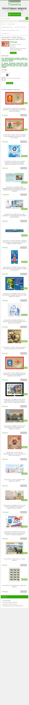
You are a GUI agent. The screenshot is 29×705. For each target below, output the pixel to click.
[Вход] (7, 75)
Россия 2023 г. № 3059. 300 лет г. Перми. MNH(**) (14, 559)
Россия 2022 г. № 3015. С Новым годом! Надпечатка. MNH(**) (14, 480)
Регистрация (22, 21)
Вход (27, 21)
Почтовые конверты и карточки (10, 602)
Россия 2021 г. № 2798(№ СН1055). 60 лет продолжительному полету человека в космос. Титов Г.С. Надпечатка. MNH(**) (14, 401)
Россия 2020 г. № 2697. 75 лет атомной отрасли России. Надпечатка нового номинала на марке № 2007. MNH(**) (14, 163)
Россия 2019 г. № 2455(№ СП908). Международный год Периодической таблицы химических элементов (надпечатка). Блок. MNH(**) (14, 189)
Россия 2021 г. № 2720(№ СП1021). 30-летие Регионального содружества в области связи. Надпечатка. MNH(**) (14, 295)
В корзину (13, 53)
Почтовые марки (6, 600)
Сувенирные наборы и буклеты (10, 604)
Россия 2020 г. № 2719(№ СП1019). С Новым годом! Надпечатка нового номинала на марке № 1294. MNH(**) (14, 268)
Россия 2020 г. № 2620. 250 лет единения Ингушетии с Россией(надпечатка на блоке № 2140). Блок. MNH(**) (14, 110)
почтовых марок (14, 6)
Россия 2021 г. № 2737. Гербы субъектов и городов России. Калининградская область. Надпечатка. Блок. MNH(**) (14, 374)
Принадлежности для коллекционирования (13, 606)
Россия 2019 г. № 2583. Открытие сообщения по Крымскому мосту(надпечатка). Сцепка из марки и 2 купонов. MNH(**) (14, 242)
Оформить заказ (16, 1)
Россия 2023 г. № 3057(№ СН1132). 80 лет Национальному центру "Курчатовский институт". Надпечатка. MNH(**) (14, 533)
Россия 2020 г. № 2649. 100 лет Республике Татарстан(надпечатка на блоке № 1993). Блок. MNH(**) (14, 136)
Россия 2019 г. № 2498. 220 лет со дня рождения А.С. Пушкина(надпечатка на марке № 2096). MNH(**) (14, 215)
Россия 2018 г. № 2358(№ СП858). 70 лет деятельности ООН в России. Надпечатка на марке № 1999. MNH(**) (14, 321)
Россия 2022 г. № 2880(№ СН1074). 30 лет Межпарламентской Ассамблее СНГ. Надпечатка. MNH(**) (14, 427)
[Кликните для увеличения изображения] (5, 44)
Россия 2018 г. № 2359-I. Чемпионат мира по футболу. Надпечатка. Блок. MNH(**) (14, 347)
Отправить (10, 83)
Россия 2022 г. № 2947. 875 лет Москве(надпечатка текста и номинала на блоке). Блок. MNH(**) (14, 454)
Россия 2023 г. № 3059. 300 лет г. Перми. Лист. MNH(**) (14, 586)
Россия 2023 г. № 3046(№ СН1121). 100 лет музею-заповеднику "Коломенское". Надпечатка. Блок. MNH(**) (14, 507)
